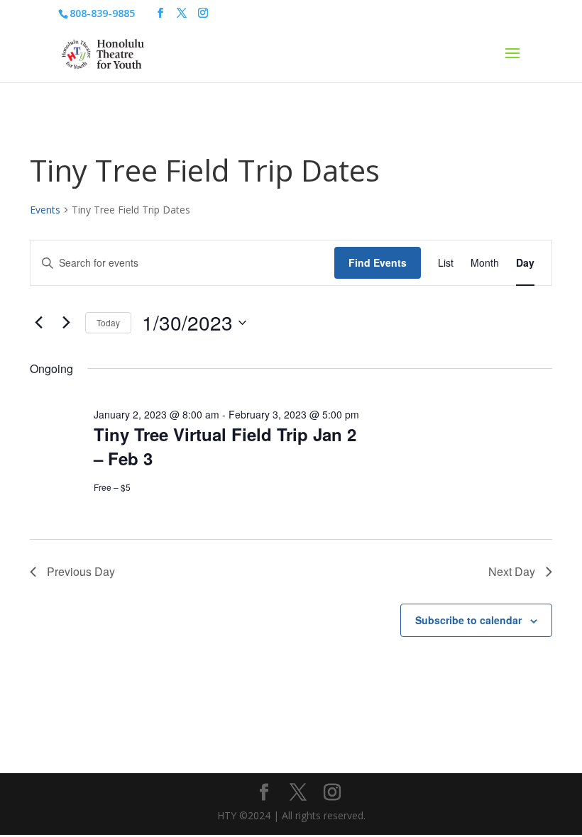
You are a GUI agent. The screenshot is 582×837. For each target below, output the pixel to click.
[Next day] (66, 322)
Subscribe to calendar (468, 620)
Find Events (377, 262)
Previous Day (81, 571)
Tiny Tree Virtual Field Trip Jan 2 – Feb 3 (225, 446)
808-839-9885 (102, 13)
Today (108, 322)
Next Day (511, 571)
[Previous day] (38, 322)
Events (45, 209)
